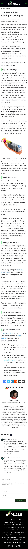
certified (7, 21)
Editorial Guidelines (17, 525)
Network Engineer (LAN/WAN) (9, 402)
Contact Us (21, 527)
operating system (9, 360)
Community (14, 520)
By (2, 19)
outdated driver (8, 333)
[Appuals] (14, 3)
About (7, 520)
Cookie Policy (13, 522)
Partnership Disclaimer (10, 527)
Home (3, 8)
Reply (10, 453)
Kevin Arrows (4, 19)
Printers (8, 8)
